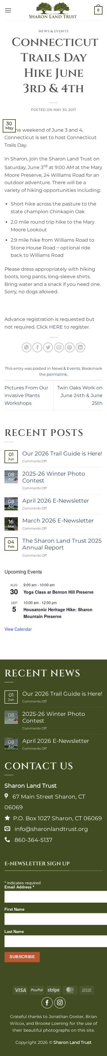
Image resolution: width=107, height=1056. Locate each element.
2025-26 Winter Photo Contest (53, 477)
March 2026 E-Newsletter (58, 520)
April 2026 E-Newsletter (55, 500)
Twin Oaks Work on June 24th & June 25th (80, 395)
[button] (8, 10)
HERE (56, 327)
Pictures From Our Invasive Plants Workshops (26, 395)
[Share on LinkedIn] (80, 347)
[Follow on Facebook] (47, 1003)
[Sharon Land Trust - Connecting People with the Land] (53, 10)
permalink (57, 374)
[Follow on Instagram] (60, 1003)
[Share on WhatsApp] (27, 347)
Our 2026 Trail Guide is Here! (62, 453)
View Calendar (18, 629)
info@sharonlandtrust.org (49, 828)
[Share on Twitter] (48, 347)
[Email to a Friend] (59, 347)
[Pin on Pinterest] (70, 347)
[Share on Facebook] (37, 347)
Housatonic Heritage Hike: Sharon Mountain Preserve (57, 612)
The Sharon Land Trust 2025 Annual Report (62, 544)
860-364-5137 (31, 839)
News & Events (53, 31)
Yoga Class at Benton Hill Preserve (58, 592)
